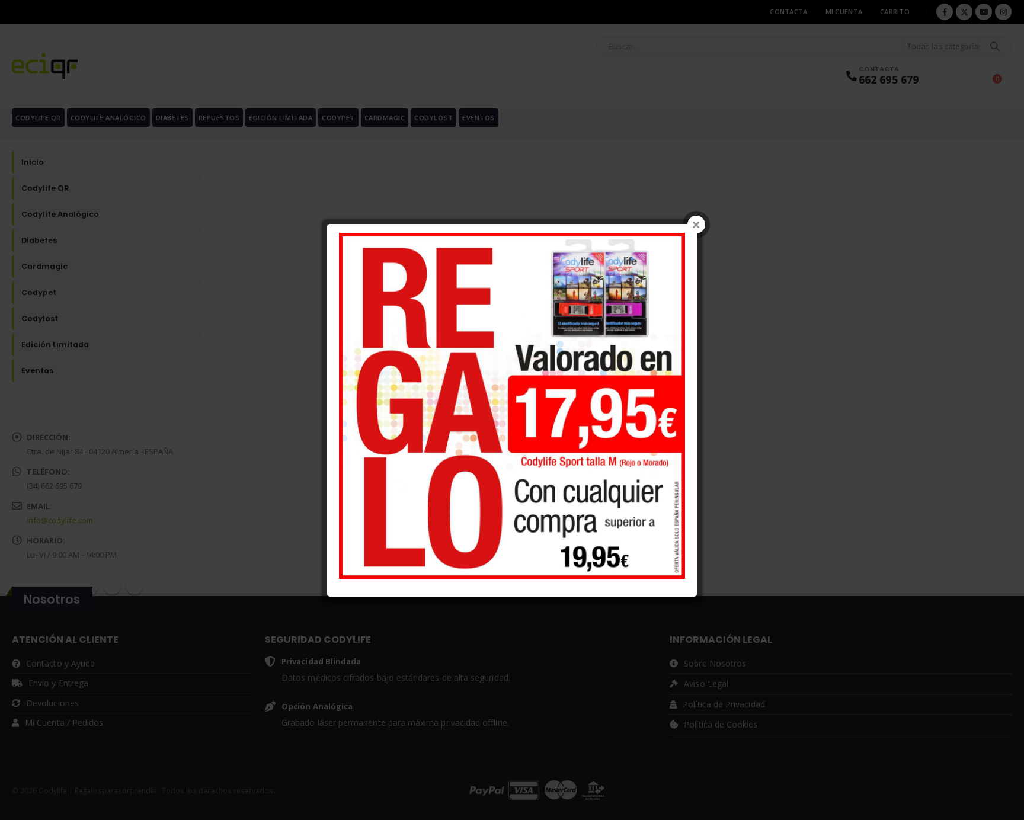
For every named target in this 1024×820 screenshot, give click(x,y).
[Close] (696, 224)
